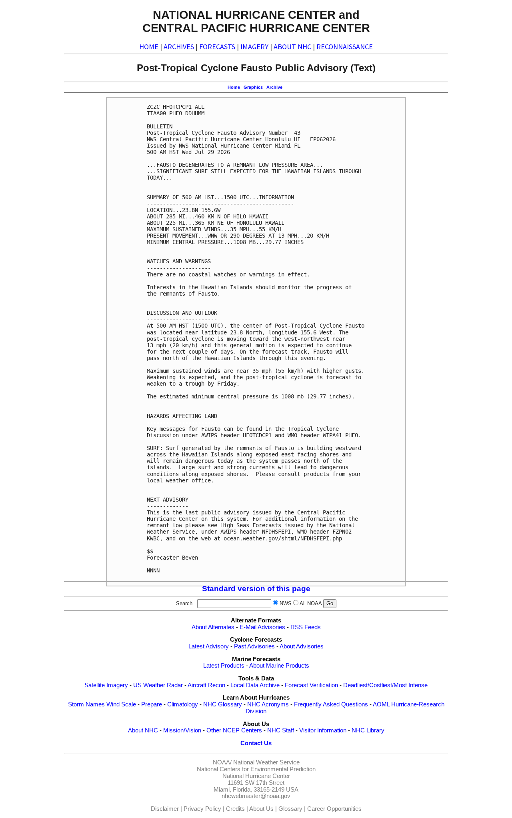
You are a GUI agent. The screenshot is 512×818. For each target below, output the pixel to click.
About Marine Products (279, 665)
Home (234, 87)
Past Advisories (254, 646)
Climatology (182, 704)
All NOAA (311, 603)
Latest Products (223, 665)
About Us (261, 809)
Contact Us (256, 743)
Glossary (290, 809)
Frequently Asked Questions (331, 704)
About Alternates (213, 627)
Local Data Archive (255, 685)
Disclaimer (165, 809)
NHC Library (368, 730)
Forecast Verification (311, 685)
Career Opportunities (334, 809)
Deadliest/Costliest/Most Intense (385, 685)
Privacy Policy (202, 809)
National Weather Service (266, 762)
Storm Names (86, 704)
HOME (148, 46)
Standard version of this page (256, 588)
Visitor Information (322, 730)
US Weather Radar (158, 685)
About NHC (143, 730)
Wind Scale (121, 704)
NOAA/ (222, 762)
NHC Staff (280, 730)
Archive (274, 87)
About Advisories (302, 646)
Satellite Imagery (106, 685)
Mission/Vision (182, 730)
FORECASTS (217, 46)
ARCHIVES (179, 46)
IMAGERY (254, 46)
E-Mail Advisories (262, 627)
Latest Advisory (208, 646)
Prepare (151, 704)
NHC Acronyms (268, 704)
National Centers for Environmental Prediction (256, 769)
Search (186, 603)
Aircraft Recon (206, 685)
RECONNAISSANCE (344, 46)
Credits (235, 809)
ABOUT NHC (292, 46)
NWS (286, 603)
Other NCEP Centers (234, 730)
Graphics (253, 87)
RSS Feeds (305, 627)
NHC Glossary (222, 704)
